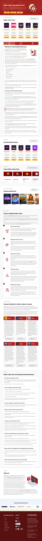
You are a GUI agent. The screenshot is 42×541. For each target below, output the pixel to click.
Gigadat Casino (20, 365)
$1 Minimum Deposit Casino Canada (36, 179)
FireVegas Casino (35, 151)
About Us (6, 530)
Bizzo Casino (21, 29)
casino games (33, 87)
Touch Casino (21, 151)
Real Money (6, 522)
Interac (24, 262)
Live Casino (6, 524)
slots (18, 54)
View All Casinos (33, 18)
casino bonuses (24, 54)
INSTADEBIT (30, 262)
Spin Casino (14, 29)
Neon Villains (6, 204)
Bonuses (20, 12)
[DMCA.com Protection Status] (18, 526)
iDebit (27, 262)
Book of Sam (13, 204)
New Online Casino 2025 (26, 179)
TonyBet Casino (28, 29)
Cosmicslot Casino (28, 151)
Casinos (7, 12)
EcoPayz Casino (32, 365)
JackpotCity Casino (6, 29)
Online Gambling (7, 527)
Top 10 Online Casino (7, 179)
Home (5, 517)
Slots (13, 12)
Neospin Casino (35, 29)
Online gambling (7, 92)
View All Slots (34, 189)
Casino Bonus (6, 525)
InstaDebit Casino (9, 365)
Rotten (20, 204)
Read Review (6, 35)
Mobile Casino (16, 179)
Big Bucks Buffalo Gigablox (31, 204)
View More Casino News (32, 167)
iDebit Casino (32, 338)
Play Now (6, 37)
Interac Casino (8, 338)
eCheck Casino (20, 338)
